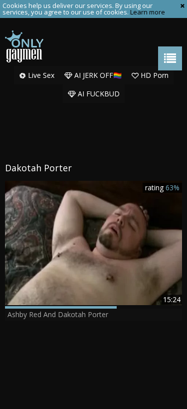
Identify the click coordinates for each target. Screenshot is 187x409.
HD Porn (154, 75)
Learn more (147, 11)
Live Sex (40, 75)
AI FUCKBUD (98, 93)
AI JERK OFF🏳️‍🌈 (97, 75)
